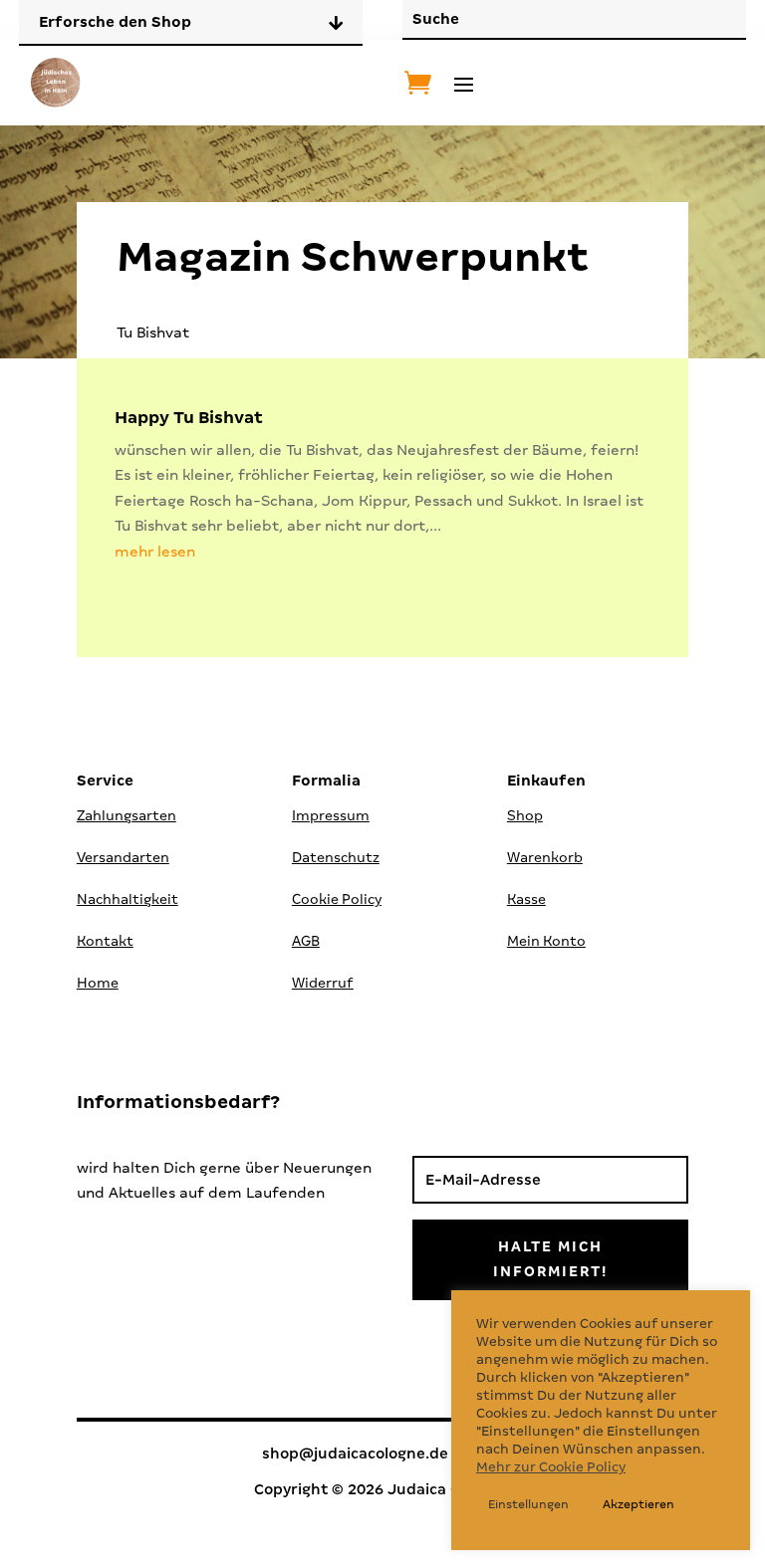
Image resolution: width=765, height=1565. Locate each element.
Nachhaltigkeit (127, 899)
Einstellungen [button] (528, 1504)
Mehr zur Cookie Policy (551, 1466)
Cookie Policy (337, 899)
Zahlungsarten (126, 815)
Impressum (331, 815)
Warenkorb (545, 857)
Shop (525, 815)
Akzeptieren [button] (638, 1504)
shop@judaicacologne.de (355, 1453)
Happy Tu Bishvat (189, 417)
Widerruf (323, 983)
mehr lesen (155, 551)
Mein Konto (546, 941)
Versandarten (123, 857)
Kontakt (105, 941)
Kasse (526, 899)
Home (98, 983)
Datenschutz (336, 857)
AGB (306, 941)
